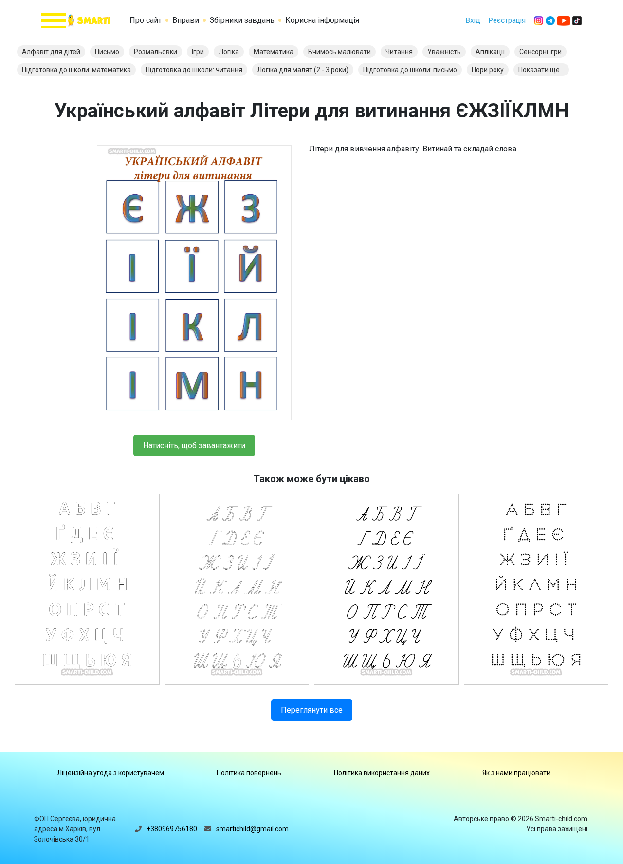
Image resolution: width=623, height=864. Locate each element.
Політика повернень (249, 773)
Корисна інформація (322, 20)
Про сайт (145, 20)
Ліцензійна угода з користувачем (110, 773)
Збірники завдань (242, 20)
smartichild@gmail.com (252, 829)
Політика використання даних (382, 773)
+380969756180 (172, 829)
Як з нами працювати (516, 773)
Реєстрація (507, 20)
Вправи (185, 20)
